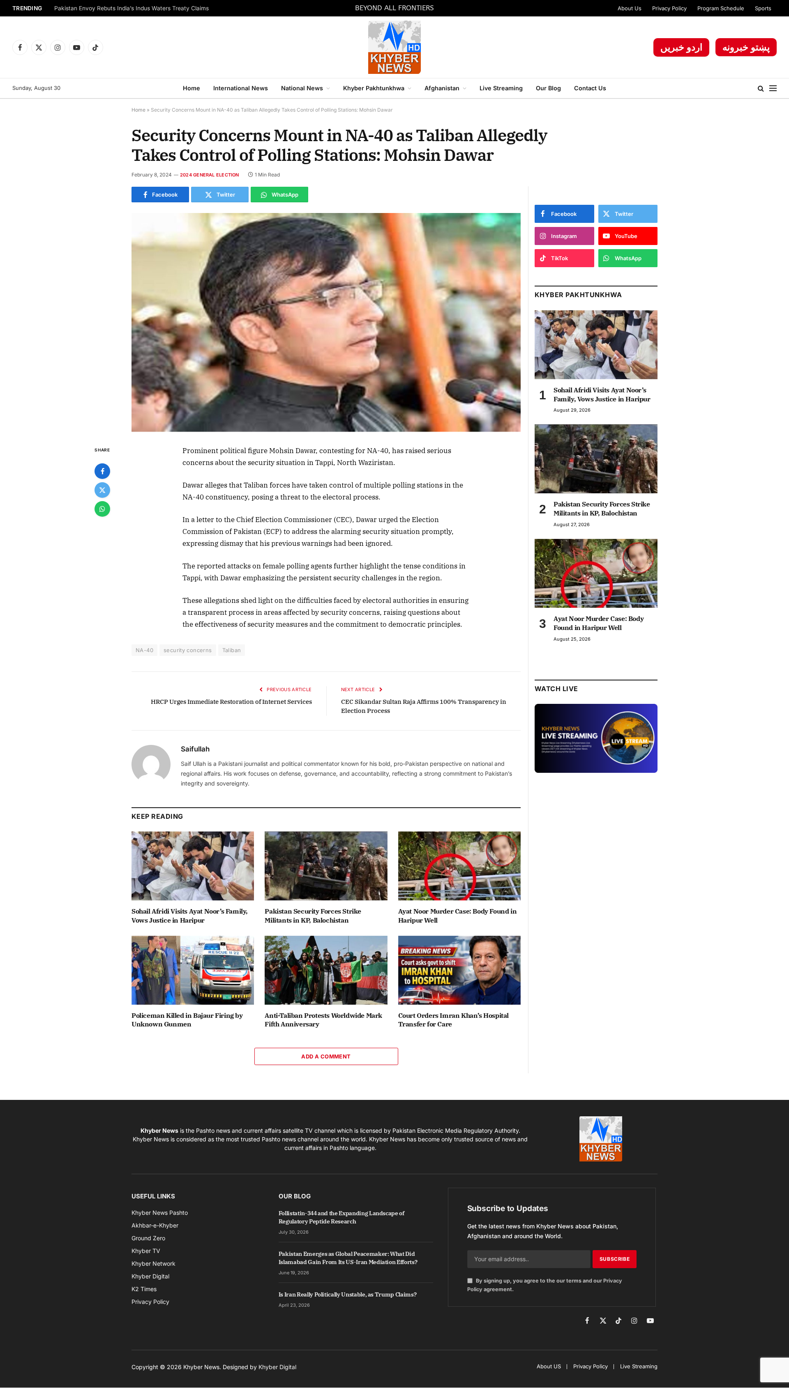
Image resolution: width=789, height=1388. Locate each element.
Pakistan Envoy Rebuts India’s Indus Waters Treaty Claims (131, 8)
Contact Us (590, 88)
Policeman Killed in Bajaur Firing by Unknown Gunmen (187, 1019)
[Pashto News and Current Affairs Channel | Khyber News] (394, 47)
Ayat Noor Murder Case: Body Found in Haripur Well (457, 915)
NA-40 (144, 650)
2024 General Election (209, 175)
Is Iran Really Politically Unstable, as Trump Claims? (347, 1294)
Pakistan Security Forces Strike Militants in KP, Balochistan (313, 915)
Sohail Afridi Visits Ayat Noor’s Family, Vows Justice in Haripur (190, 915)
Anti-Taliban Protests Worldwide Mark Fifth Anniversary (323, 1019)
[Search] (761, 88)
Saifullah (195, 749)
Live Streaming (501, 88)
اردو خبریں (681, 47)
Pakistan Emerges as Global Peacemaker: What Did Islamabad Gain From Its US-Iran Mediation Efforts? (348, 1258)
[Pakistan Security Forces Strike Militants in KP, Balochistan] (326, 865)
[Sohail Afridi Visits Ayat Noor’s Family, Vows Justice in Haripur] (193, 865)
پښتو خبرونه (746, 47)
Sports (763, 8)
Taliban (231, 650)
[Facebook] (102, 471)
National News (302, 88)
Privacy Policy (669, 8)
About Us (629, 8)
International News (240, 88)
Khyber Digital (277, 1366)
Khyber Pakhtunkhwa (373, 88)
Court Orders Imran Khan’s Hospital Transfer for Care (453, 1019)
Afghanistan (441, 88)
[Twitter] (102, 490)
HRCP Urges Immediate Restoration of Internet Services (231, 701)
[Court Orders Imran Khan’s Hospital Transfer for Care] (459, 970)
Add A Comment (326, 1056)
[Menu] (773, 88)
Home (191, 88)
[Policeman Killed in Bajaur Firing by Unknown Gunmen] (193, 970)
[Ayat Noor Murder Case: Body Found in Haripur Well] (459, 865)
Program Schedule (720, 8)
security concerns (188, 650)
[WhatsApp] (102, 509)
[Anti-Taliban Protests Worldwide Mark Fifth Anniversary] (326, 970)
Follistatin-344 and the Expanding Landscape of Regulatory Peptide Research (341, 1217)
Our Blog (548, 88)
